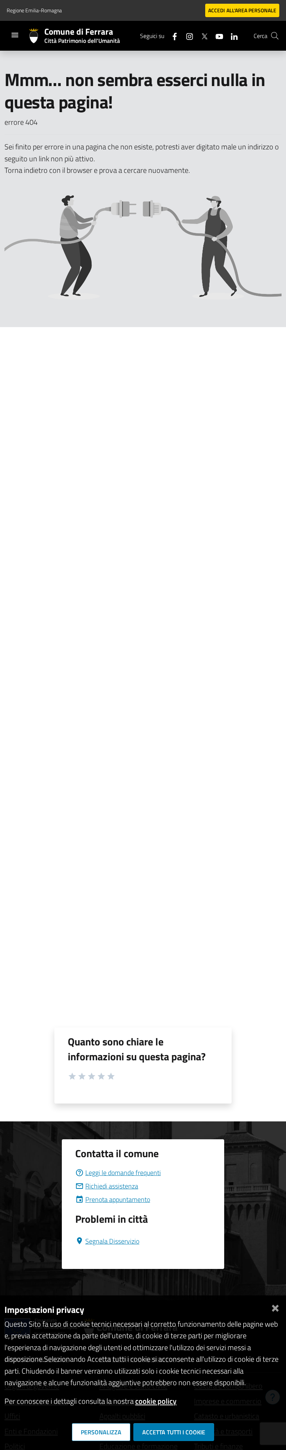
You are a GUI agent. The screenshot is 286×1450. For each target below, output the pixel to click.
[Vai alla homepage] (36, 35)
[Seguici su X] (201, 35)
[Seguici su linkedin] (231, 35)
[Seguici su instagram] (186, 35)
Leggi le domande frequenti (123, 1173)
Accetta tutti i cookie (173, 1432)
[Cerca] (274, 35)
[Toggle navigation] (14, 35)
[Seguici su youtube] (216, 35)
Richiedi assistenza (111, 1186)
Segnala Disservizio (112, 1241)
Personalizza (101, 1432)
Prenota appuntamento (117, 1199)
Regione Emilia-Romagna (34, 10)
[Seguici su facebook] (171, 35)
